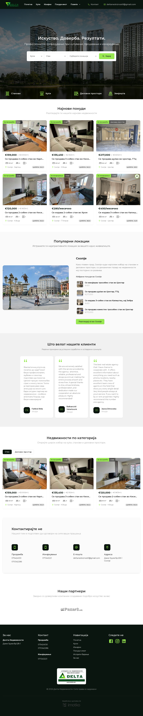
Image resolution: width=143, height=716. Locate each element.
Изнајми (47, 4)
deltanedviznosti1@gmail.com (121, 4)
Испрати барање (81, 654)
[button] (7, 452)
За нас (76, 658)
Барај (108, 56)
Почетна (28, 4)
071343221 (47, 558)
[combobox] (81, 56)
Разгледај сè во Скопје (90, 321)
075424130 (16, 558)
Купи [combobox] (32, 56)
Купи (38, 4)
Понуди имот (61, 4)
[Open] (95, 56)
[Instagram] (117, 641)
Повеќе (74, 4)
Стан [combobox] (48, 56)
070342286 (17, 562)
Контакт (95, 4)
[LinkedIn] (124, 641)
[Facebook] (111, 641)
